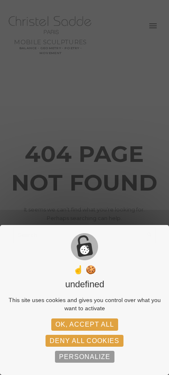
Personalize (84, 356)
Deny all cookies (84, 340)
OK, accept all (84, 324)
